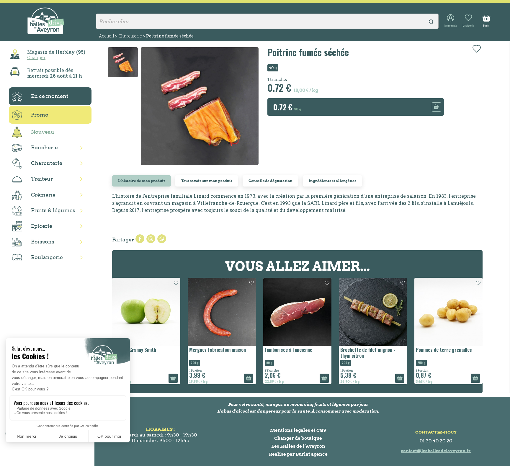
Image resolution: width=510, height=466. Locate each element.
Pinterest (161, 238)
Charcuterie (46, 163)
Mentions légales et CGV (298, 430)
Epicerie (41, 226)
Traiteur (42, 179)
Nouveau (42, 132)
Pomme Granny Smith (135, 349)
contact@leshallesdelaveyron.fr (436, 450)
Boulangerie (47, 257)
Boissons (42, 241)
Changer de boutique (298, 438)
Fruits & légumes (53, 210)
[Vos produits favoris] (468, 21)
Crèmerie (43, 195)
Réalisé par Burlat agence (298, 454)
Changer (36, 57)
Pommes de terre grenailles (444, 349)
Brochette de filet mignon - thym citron (367, 352)
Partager (139, 238)
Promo (39, 115)
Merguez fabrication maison (217, 349)
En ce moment (49, 96)
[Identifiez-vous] (450, 21)
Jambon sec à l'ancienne (288, 349)
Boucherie (44, 147)
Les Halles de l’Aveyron (298, 446)
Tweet (150, 238)
